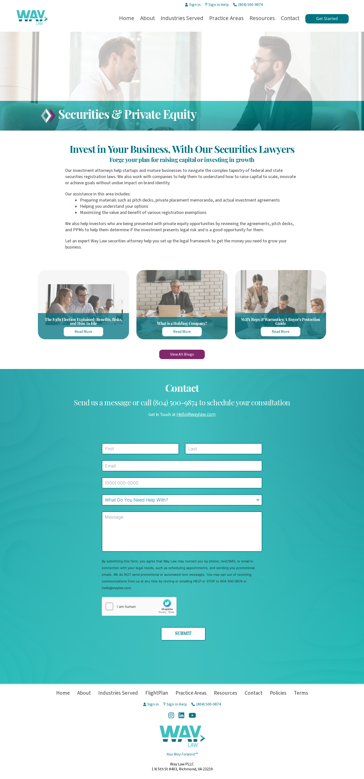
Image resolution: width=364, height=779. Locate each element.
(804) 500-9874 (250, 4)
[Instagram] (171, 715)
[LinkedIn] (181, 715)
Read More (83, 331)
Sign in (195, 4)
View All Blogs (182, 354)
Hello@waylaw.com (196, 414)
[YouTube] (192, 715)
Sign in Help (218, 4)
